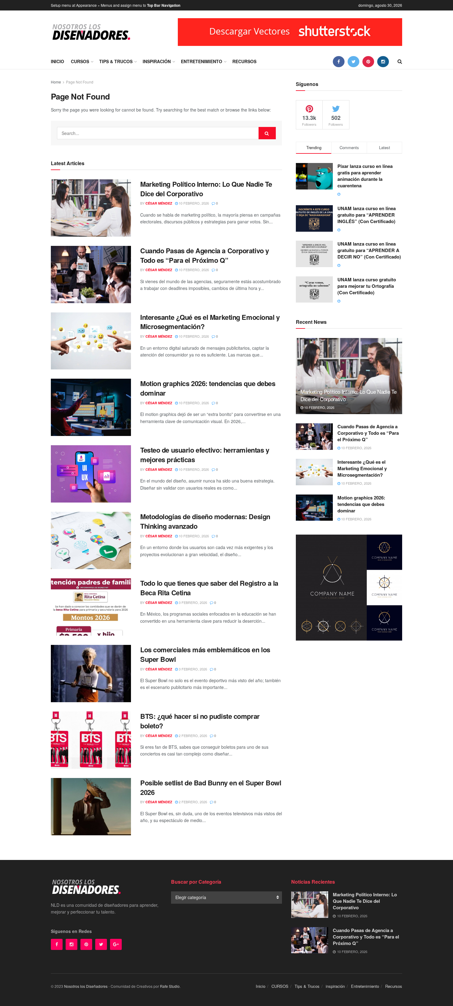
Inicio (57, 61)
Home (56, 81)
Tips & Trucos (116, 61)
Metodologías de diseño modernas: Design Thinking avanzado (205, 521)
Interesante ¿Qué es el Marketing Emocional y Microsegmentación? (210, 322)
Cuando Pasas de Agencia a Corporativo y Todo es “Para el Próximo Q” (204, 255)
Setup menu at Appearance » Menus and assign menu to (115, 5)
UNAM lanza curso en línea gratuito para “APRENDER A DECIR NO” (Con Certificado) (369, 250)
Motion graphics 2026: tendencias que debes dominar (207, 388)
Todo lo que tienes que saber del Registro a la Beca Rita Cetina (209, 587)
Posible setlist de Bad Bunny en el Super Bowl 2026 (210, 787)
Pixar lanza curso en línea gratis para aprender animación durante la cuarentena (365, 176)
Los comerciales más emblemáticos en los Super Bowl (205, 654)
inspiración (157, 61)
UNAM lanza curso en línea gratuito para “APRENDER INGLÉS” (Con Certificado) (366, 215)
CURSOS (80, 61)
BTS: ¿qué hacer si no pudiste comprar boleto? (200, 721)
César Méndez (158, 203)
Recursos (244, 61)
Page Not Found (79, 81)
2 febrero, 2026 (192, 735)
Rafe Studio (170, 986)
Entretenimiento (201, 61)
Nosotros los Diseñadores (86, 986)
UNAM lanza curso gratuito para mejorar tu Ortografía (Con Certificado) (366, 286)
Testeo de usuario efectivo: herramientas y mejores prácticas (204, 454)
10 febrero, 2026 (193, 203)
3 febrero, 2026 (192, 602)
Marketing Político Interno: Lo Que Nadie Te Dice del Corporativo (206, 188)
